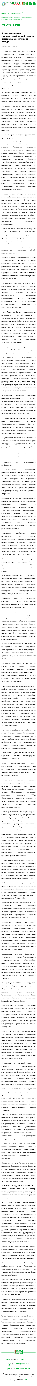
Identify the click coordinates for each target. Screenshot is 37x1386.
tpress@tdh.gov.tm (23, 1368)
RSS (25, 1380)
